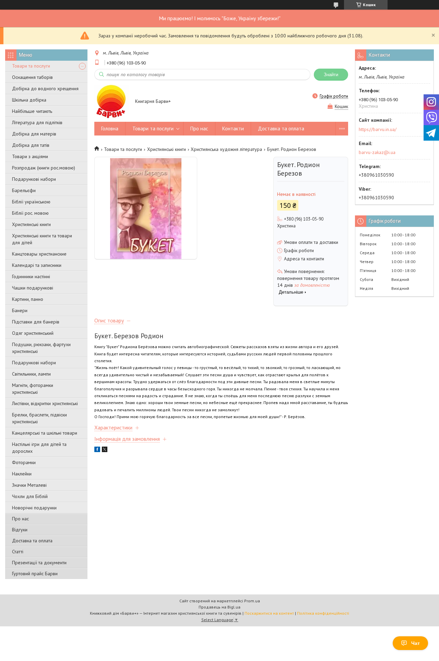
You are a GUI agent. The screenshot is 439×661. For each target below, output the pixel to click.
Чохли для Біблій (30, 496)
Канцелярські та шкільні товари (44, 433)
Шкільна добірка (29, 100)
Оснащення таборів (32, 77)
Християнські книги (31, 224)
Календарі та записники (36, 265)
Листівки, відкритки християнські (45, 403)
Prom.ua (252, 600)
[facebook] (97, 450)
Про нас (20, 519)
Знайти (331, 74)
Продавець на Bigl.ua (219, 607)
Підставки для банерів (35, 322)
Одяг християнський (33, 333)
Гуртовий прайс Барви (35, 573)
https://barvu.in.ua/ (377, 129)
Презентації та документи (39, 562)
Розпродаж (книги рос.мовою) (43, 168)
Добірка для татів (30, 145)
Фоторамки (24, 462)
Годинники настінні (31, 276)
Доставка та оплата (32, 541)
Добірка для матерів (34, 134)
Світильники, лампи (31, 374)
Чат (415, 643)
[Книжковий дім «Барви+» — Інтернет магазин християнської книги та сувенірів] (111, 101)
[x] (104, 450)
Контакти (233, 128)
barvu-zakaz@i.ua (377, 152)
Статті (17, 551)
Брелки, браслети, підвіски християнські (39, 418)
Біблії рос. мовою (30, 213)
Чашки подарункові (32, 288)
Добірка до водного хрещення (45, 88)
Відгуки (19, 530)
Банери (19, 310)
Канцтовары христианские (39, 254)
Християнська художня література (226, 149)
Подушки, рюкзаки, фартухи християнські (41, 347)
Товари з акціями (30, 156)
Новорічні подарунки (34, 508)
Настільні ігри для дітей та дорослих (39, 447)
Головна (109, 128)
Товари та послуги (31, 66)
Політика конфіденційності (323, 613)
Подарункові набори (34, 179)
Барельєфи (24, 190)
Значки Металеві (29, 485)
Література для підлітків (37, 122)
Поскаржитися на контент (269, 613)
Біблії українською (31, 202)
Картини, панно (27, 299)
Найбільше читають (32, 111)
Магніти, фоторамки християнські (32, 388)
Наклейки (22, 474)
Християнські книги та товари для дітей (42, 239)
